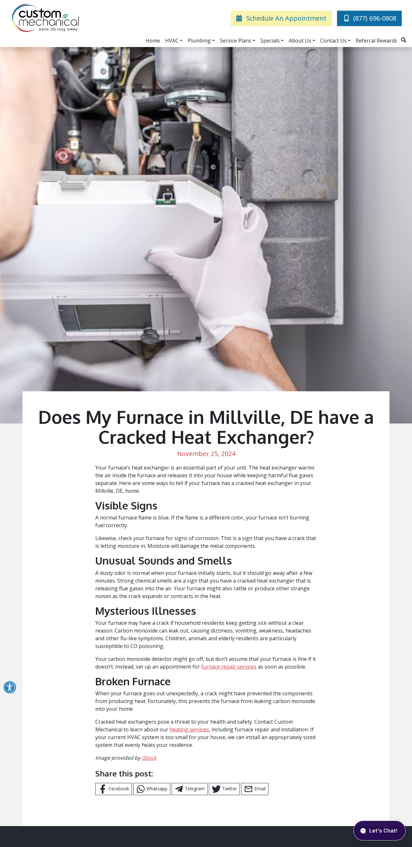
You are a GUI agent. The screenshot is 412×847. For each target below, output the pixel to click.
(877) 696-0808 (374, 18)
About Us (300, 40)
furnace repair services (229, 666)
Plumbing (199, 40)
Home (152, 40)
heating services (189, 729)
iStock (149, 757)
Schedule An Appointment (285, 18)
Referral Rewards (376, 40)
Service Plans (235, 40)
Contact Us (333, 40)
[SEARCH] (404, 37)
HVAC (172, 40)
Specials (270, 40)
